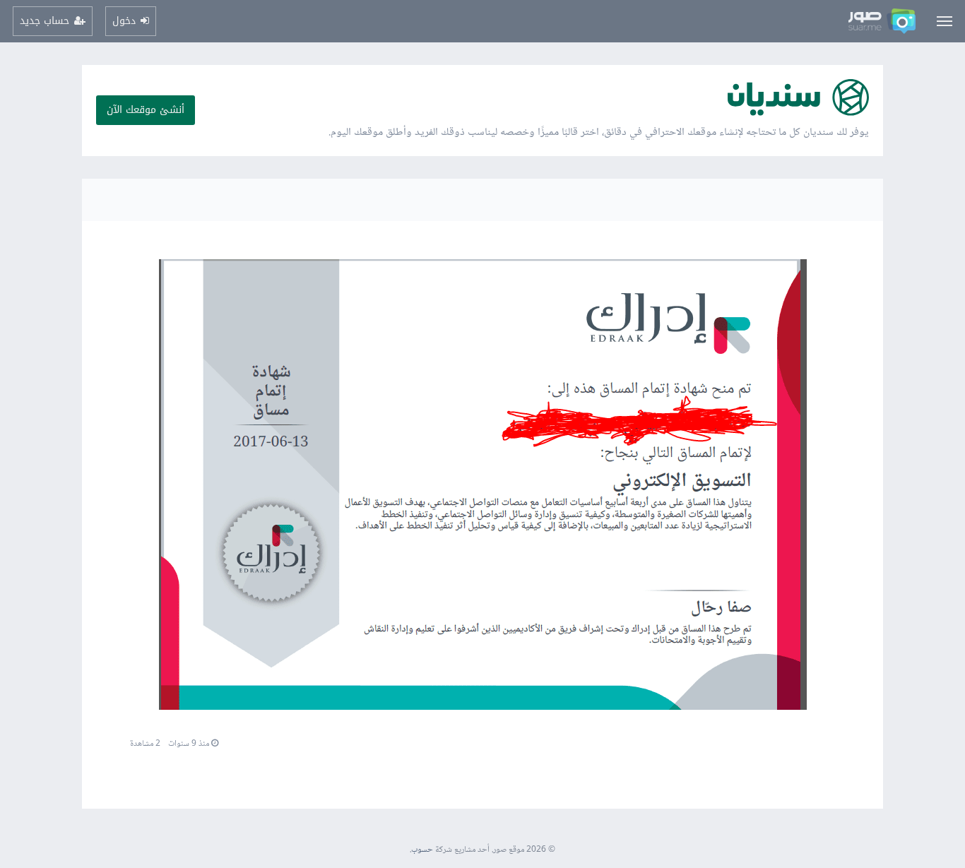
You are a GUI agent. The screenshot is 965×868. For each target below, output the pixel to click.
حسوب (422, 850)
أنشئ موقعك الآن (145, 109)
